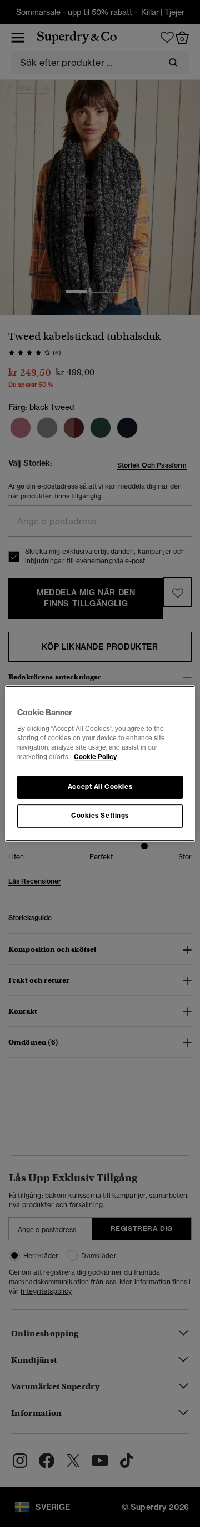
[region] (100, 763)
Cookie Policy (95, 757)
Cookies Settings (100, 815)
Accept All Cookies (100, 787)
